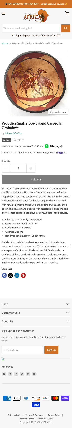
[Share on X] (10, 275)
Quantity (6, 161)
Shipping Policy (15, 415)
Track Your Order (45, 418)
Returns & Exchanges (34, 415)
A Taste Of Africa (13, 133)
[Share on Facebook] (4, 275)
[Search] (65, 28)
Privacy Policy (54, 415)
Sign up (51, 349)
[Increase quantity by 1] (31, 168)
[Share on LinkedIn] (16, 275)
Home (5, 43)
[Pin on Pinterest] (23, 275)
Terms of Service (26, 418)
